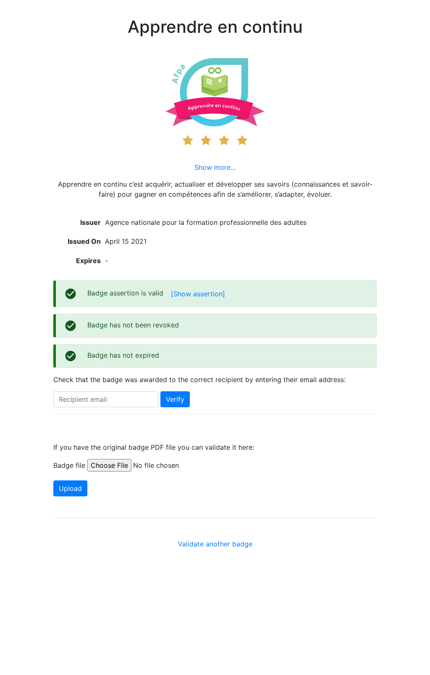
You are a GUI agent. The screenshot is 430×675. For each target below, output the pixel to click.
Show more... (215, 167)
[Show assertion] (198, 294)
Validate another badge (215, 544)
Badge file (69, 465)
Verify (175, 399)
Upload (70, 488)
